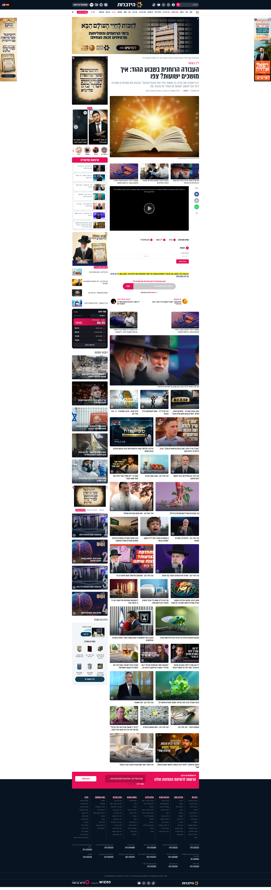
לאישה (103, 801)
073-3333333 (194, 866)
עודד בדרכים (165, 801)
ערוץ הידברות (193, 804)
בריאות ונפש (133, 822)
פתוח (167, 813)
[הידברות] (129, 5)
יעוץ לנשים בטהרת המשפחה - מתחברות (190, 855)
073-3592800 (130, 847)
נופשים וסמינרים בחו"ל (149, 864)
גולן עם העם (165, 816)
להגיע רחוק (165, 822)
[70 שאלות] (96, 5)
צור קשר (108, 12)
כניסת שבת (194, 819)
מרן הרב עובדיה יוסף (116, 804)
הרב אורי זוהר (118, 825)
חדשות (182, 12)
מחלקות (120, 12)
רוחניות (181, 813)
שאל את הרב (142, 12)
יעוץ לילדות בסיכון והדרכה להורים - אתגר (82, 846)
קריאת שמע (84, 819)
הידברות (194, 797)
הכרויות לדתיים (132, 828)
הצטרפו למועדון (81, 12)
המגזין (181, 804)
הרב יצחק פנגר (117, 810)
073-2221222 (194, 847)
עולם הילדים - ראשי (148, 801)
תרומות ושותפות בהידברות (170, 845)
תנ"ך (135, 804)
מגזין (186, 12)
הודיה (170, 240)
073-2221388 (151, 847)
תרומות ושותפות (192, 825)
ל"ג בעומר (159, 240)
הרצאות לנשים (100, 825)
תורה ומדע (180, 819)
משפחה (180, 816)
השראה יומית (165, 828)
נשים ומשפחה (100, 797)
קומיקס (152, 819)
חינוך (135, 819)
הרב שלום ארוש (117, 828)
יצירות (152, 828)
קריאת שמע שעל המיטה (81, 837)
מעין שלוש (85, 816)
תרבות (181, 822)
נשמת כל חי (84, 831)
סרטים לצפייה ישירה (148, 810)
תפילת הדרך (84, 825)
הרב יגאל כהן (118, 813)
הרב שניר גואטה (117, 816)
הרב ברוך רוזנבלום (116, 822)
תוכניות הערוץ (164, 797)
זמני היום (134, 12)
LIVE (94, 12)
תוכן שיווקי (180, 834)
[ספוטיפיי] (91, 5)
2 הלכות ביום (193, 813)
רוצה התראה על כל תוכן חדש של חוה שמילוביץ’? (149, 281)
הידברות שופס (193, 828)
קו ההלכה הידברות (172, 854)
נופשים (195, 822)
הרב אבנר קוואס (117, 831)
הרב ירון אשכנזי (117, 819)
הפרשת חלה (101, 828)
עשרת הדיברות (132, 810)
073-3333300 (173, 857)
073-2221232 (108, 847)
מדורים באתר (178, 797)
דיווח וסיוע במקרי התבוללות (127, 854)
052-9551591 (151, 857)
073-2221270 (87, 857)
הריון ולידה (102, 822)
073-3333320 (87, 849)
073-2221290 (108, 857)
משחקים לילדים (149, 816)
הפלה (103, 819)
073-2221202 (151, 866)
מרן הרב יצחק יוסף (116, 807)
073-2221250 (173, 866)
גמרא (135, 807)
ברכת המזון (85, 813)
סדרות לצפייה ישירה (148, 813)
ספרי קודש (133, 831)
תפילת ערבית (84, 807)
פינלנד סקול (133, 813)
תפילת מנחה (84, 804)
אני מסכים (148, 292)
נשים (181, 810)
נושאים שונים (132, 797)
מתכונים (102, 804)
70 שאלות (150, 12)
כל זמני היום (89, 345)
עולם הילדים (158, 12)
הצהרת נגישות (193, 834)
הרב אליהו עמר (117, 834)
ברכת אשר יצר (84, 834)
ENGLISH (101, 12)
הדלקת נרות (101, 810)
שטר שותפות (174, 12)
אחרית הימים (133, 825)
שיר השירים (84, 828)
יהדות (181, 801)
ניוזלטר (195, 810)
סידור (86, 797)
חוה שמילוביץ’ (144, 240)
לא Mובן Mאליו (164, 804)
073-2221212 (173, 847)
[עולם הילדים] (106, 5)
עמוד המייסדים (193, 831)
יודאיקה (134, 834)
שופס (125, 12)
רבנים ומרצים (117, 797)
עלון (129, 12)
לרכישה (86, 634)
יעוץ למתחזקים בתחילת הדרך (104, 845)
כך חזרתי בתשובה (164, 825)
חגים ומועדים (179, 831)
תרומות (114, 12)
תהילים (86, 822)
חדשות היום (179, 807)
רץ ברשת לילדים (149, 804)
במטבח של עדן (164, 807)
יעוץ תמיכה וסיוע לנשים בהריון (147, 854)
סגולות (135, 816)
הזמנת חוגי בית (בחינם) (106, 854)
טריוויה (152, 822)
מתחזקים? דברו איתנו (80, 4)
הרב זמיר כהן (166, 12)
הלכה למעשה (165, 810)
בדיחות (152, 807)
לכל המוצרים (90, 679)
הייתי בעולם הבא (164, 831)
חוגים (152, 831)
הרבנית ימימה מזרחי (99, 813)
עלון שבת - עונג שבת (150, 845)
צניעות (103, 816)
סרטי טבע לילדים (148, 825)
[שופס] (101, 5)
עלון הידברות (193, 807)
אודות (195, 837)
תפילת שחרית (84, 801)
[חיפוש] (178, 5)
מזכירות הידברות (194, 845)
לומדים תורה (133, 801)
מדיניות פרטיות (193, 801)
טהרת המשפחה (100, 807)
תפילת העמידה (83, 810)
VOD (191, 12)
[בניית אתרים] (105, 883)
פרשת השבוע (179, 828)
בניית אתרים (95, 883)
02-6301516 (195, 859)
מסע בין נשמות (164, 819)
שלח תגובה (182, 261)
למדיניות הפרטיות (145, 292)
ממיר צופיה (196, 864)
